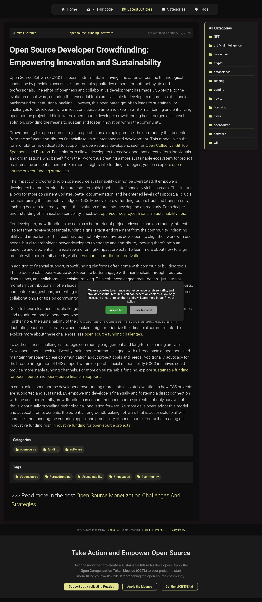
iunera (111, 529)
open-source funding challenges (113, 334)
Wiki (147, 529)
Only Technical (143, 309)
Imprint (159, 529)
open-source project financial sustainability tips (143, 213)
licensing (220, 107)
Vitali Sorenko (26, 33)
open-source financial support (73, 376)
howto (218, 98)
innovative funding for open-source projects (91, 425)
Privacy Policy (177, 529)
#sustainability (92, 477)
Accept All (116, 309)
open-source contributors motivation (109, 255)
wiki (216, 143)
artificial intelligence (228, 45)
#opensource (29, 477)
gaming (219, 90)
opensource (78, 33)
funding (93, 33)
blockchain (221, 54)
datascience (222, 72)
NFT (217, 36)
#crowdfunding (60, 477)
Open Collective (160, 145)
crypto (218, 63)
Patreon (43, 152)
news (217, 116)
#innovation (122, 477)
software (107, 33)
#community (150, 477)
